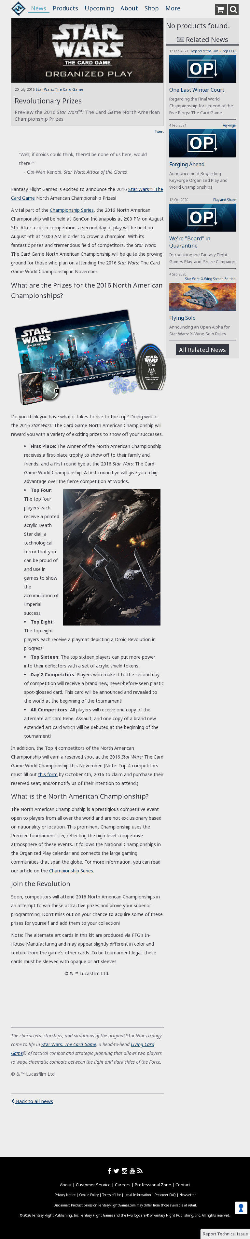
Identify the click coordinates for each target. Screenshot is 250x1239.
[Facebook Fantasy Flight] (110, 1170)
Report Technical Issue (225, 1234)
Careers (123, 1185)
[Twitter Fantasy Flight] (117, 1170)
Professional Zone (153, 1185)
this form (48, 774)
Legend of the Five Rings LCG (213, 51)
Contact (182, 1185)
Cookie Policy (89, 1194)
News (38, 8)
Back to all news (34, 1101)
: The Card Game (79, 1044)
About (129, 8)
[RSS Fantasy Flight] (140, 1170)
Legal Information (137, 1194)
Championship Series (72, 210)
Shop (152, 8)
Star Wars (51, 1044)
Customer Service (93, 1185)
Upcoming (99, 8)
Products (65, 8)
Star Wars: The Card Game (59, 89)
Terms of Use (111, 1194)
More (172, 8)
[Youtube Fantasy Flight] (133, 1170)
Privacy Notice (65, 1194)
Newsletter (187, 1194)
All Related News (202, 350)
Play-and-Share (224, 199)
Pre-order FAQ (165, 1194)
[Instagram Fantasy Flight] (126, 1170)
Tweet (159, 131)
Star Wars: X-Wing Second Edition (210, 278)
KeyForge (229, 125)
